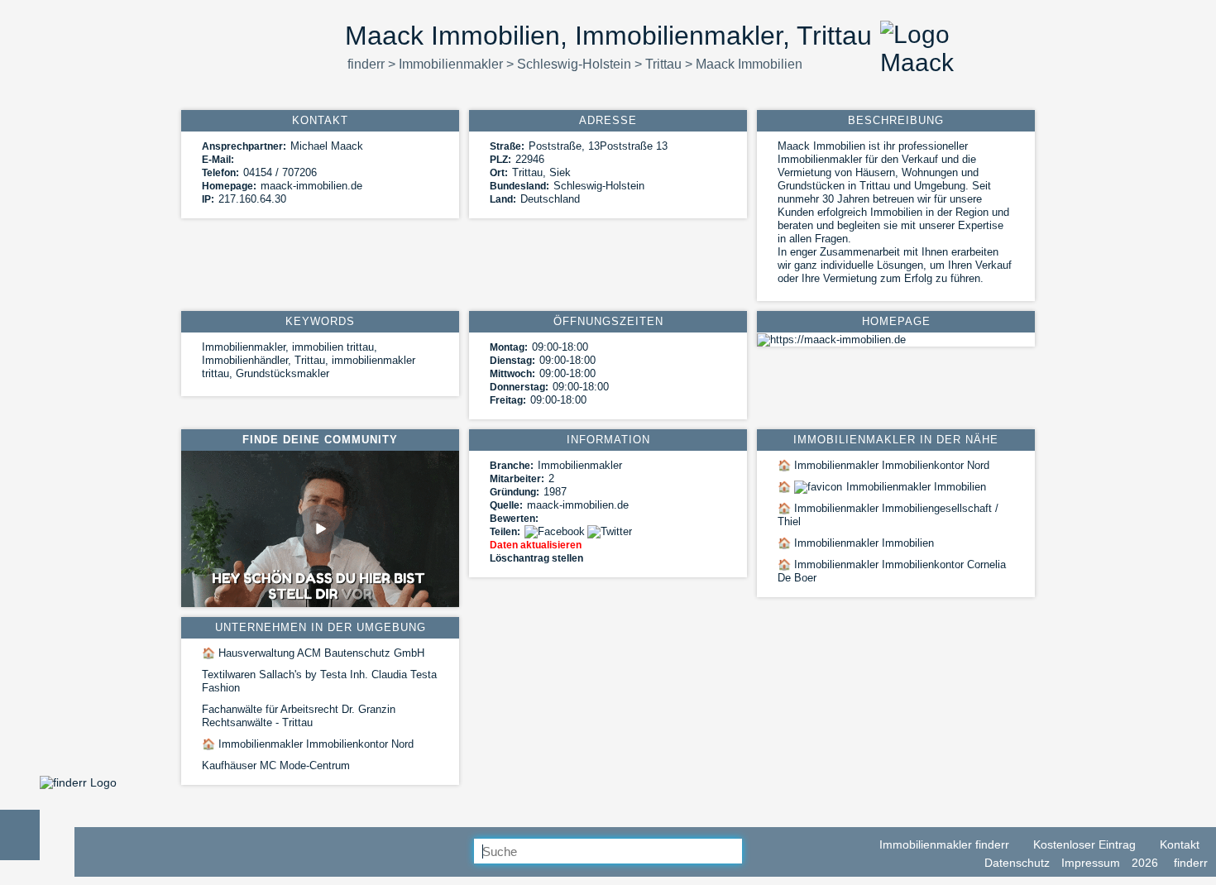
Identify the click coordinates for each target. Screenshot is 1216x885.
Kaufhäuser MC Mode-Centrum (276, 765)
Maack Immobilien (749, 64)
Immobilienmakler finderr (942, 844)
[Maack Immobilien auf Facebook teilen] (555, 531)
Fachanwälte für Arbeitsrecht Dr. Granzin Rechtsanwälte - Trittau (298, 716)
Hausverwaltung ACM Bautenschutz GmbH (313, 653)
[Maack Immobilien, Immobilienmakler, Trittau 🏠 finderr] (78, 782)
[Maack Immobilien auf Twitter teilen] (610, 531)
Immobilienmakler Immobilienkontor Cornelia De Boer (892, 571)
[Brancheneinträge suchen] (755, 852)
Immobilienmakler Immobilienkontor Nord (883, 465)
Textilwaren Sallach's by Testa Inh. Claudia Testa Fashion (319, 681)
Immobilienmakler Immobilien (882, 487)
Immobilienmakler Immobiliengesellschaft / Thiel (888, 515)
